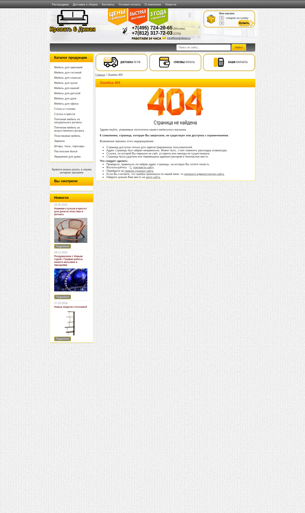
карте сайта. (153, 177)
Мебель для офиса (66, 103)
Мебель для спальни (67, 77)
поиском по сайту (143, 167)
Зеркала (59, 141)
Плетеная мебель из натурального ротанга (68, 121)
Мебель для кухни (65, 82)
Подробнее (62, 246)
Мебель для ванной (66, 88)
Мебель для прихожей (68, 67)
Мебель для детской (67, 93)
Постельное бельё (65, 151)
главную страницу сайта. (139, 171)
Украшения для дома (67, 156)
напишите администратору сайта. (204, 174)
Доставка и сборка (85, 4)
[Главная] (72, 32)
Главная (100, 74)
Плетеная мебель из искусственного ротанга (69, 129)
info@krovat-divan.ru (178, 38)
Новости (170, 4)
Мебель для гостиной (67, 72)
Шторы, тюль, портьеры (69, 146)
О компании (153, 4)
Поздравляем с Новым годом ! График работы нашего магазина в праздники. (68, 260)
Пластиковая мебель (67, 135)
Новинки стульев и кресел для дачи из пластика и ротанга (70, 211)
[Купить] (211, 19)
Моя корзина (226, 13)
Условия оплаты (129, 4)
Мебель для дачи (65, 98)
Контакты (108, 4)
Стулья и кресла (64, 114)
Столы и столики (64, 108)
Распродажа (60, 4)
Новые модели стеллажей (70, 306)
